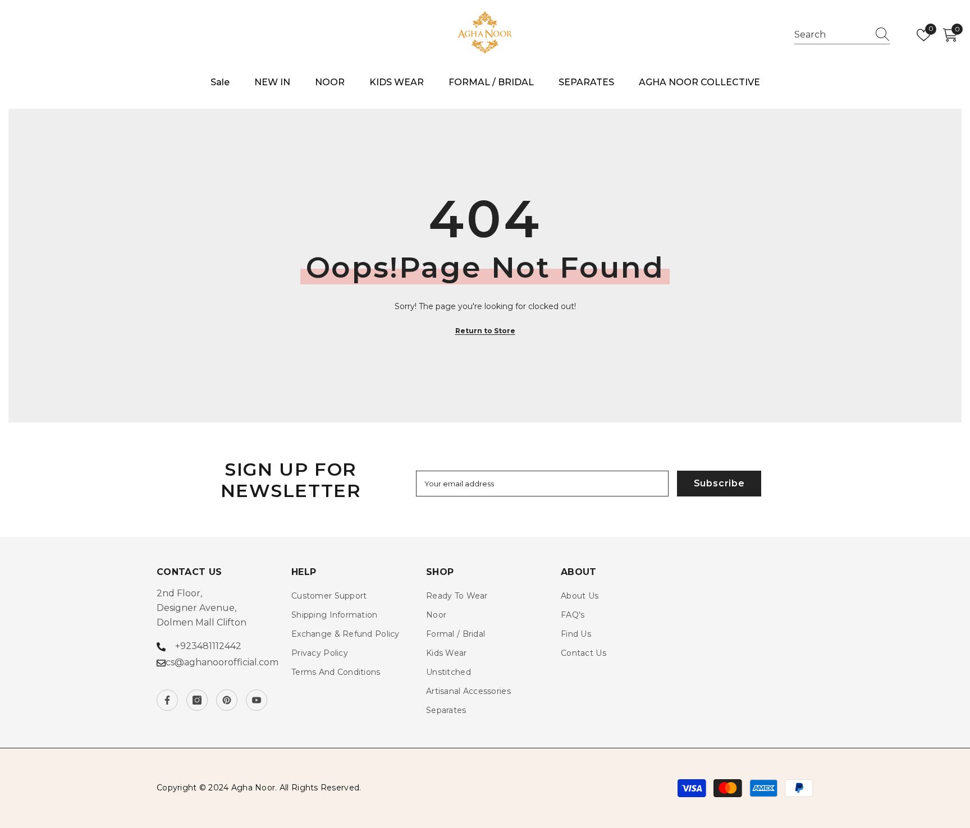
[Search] (842, 35)
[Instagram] (197, 700)
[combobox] (831, 35)
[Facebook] (167, 700)
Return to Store (485, 330)
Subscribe (719, 483)
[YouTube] (256, 700)
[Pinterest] (226, 700)
